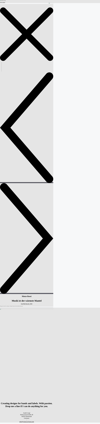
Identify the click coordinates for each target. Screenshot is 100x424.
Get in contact (2, 2)
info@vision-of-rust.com (26, 421)
